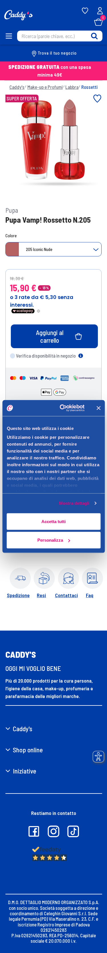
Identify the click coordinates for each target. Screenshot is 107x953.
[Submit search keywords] (94, 35)
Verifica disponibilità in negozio (46, 355)
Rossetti (89, 87)
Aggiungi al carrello (49, 336)
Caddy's (17, 87)
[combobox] (60, 36)
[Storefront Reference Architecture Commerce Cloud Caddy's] (18, 14)
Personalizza (50, 540)
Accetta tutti (53, 521)
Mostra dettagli (74, 503)
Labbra (71, 87)
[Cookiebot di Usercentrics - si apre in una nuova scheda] (62, 408)
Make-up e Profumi (45, 87)
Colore (11, 235)
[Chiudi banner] (98, 408)
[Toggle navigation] (8, 36)
